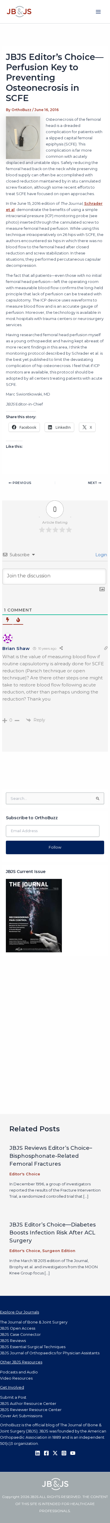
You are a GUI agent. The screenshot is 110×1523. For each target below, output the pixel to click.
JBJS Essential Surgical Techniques (32, 1347)
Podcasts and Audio (19, 1372)
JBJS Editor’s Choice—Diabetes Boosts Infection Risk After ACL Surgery (52, 1232)
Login (100, 554)
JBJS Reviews (13, 1340)
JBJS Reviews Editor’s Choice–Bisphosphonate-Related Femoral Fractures (50, 1156)
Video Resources (16, 1378)
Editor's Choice (24, 1174)
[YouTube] (72, 1453)
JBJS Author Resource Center (28, 1403)
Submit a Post (13, 1397)
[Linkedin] (37, 1453)
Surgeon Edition (58, 1251)
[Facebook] (46, 1453)
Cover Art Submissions (21, 1416)
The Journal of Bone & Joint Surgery (33, 1322)
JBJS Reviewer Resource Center (31, 1410)
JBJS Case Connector (20, 1334)
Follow (55, 847)
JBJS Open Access (17, 1328)
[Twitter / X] (55, 1453)
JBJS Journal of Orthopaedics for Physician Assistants (49, 1353)
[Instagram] (64, 1453)
